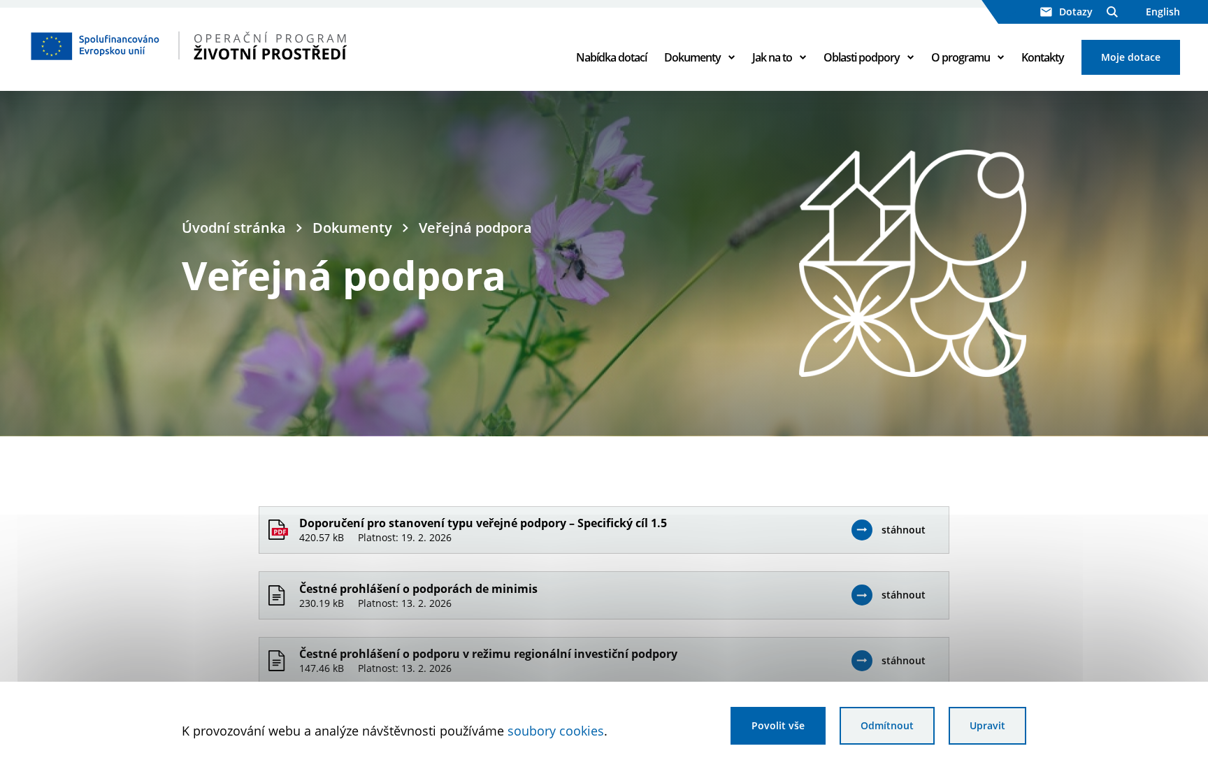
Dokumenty (692, 57)
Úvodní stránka (234, 227)
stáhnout (904, 529)
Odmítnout (887, 725)
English (1163, 11)
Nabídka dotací (611, 57)
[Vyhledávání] (1112, 11)
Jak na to (772, 57)
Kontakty (1042, 57)
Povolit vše (778, 725)
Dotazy (1076, 11)
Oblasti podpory (862, 57)
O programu (960, 57)
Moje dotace (1130, 57)
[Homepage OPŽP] (231, 45)
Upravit (987, 725)
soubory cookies (556, 730)
